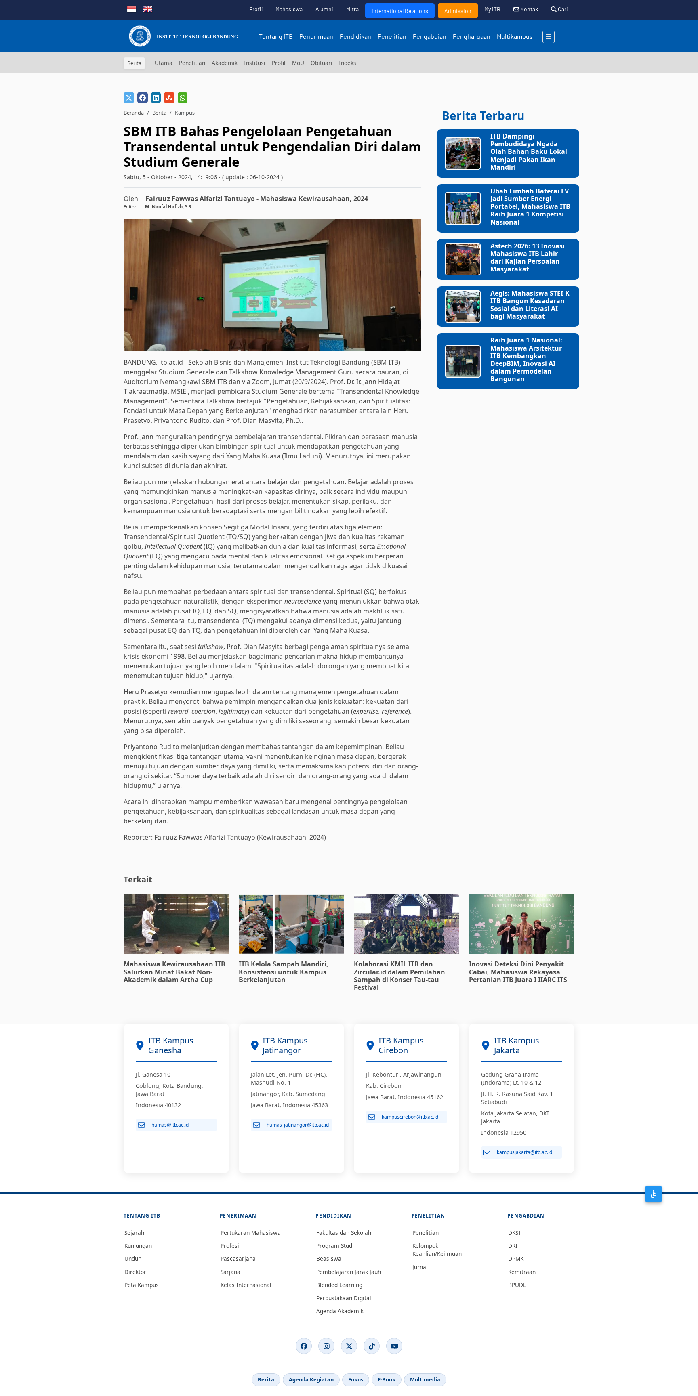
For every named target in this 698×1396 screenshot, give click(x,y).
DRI (512, 1245)
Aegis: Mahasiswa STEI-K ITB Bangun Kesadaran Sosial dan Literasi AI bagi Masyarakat (530, 305)
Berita (159, 112)
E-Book (386, 1379)
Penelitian (392, 36)
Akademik (225, 63)
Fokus (355, 1379)
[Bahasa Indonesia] (132, 8)
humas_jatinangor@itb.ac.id (298, 1124)
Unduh (132, 1258)
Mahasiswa (289, 9)
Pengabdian (429, 36)
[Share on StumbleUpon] (169, 97)
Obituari (321, 63)
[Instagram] (326, 1346)
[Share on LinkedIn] (156, 97)
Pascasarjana (238, 1258)
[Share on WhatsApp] (182, 97)
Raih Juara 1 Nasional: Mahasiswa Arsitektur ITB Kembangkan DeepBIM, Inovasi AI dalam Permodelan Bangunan (526, 359)
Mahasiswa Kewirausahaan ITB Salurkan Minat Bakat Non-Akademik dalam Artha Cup (174, 971)
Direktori (136, 1272)
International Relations (400, 10)
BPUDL (517, 1285)
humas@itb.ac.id (170, 1124)
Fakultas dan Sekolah (343, 1232)
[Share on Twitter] (129, 97)
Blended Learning (339, 1285)
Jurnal (420, 1267)
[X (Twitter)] (349, 1346)
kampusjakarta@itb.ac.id (524, 1152)
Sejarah (134, 1232)
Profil (256, 9)
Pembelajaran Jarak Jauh (348, 1272)
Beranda (134, 112)
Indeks (347, 63)
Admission (457, 10)
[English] (148, 8)
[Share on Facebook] (142, 97)
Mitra (352, 9)
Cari (562, 9)
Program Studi (335, 1245)
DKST (514, 1232)
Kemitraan (522, 1272)
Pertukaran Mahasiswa (251, 1232)
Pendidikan (355, 36)
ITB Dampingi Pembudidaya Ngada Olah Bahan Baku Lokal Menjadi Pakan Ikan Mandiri (528, 152)
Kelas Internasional (246, 1285)
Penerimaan (316, 36)
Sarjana (230, 1272)
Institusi (254, 63)
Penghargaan (471, 36)
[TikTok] (372, 1346)
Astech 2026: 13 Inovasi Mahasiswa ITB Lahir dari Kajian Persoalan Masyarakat (527, 257)
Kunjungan (138, 1245)
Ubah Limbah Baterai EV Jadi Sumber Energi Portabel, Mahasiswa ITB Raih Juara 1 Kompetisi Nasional (530, 207)
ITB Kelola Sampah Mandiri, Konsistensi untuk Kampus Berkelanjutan (283, 971)
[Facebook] (304, 1346)
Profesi (230, 1245)
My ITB (492, 9)
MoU (298, 63)
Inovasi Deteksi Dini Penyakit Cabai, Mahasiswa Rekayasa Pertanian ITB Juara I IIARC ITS (518, 971)
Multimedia (425, 1379)
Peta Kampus (141, 1285)
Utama (163, 63)
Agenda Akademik (340, 1311)
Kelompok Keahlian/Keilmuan (437, 1249)
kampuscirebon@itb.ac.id (410, 1116)
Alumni (324, 9)
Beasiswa (328, 1258)
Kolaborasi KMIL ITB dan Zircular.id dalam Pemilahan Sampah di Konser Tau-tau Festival (399, 975)
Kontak (528, 9)
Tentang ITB (276, 36)
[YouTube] (394, 1346)
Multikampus (515, 36)
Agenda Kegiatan (311, 1379)
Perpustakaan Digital (343, 1298)
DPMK (516, 1258)
